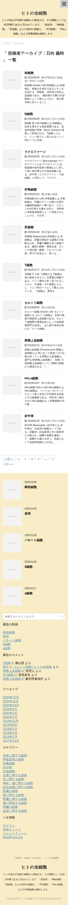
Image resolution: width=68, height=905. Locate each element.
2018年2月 (10, 732)
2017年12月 (11, 740)
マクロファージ (35, 151)
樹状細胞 (31, 487)
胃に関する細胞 (13, 795)
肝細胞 (29, 227)
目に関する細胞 (13, 779)
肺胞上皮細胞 (34, 340)
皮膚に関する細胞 (15, 775)
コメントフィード (15, 833)
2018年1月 (10, 736)
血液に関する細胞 (15, 810)
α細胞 (28, 593)
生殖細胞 (50, 307)
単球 (28, 513)
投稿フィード (12, 829)
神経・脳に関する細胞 (18, 783)
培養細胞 (50, 383)
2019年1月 (10, 729)
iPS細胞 (8, 674)
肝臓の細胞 (51, 194)
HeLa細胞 (31, 378)
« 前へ (9, 458)
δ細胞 (28, 566)
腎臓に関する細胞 (15, 799)
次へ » (9, 463)
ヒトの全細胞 (34, 13)
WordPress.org (13, 837)
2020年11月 (11, 701)
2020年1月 (10, 717)
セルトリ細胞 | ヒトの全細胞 (32, 667)
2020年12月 (11, 697)
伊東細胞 (31, 189)
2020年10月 (11, 705)
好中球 (29, 416)
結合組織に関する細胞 (18, 787)
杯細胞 (29, 72)
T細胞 (28, 265)
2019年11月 (11, 721)
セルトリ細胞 (34, 302)
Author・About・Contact (27, 858)
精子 (6, 667)
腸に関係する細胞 (34, 81)
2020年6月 (10, 709)
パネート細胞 (34, 540)
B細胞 (29, 114)
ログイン (9, 825)
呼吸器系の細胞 (53, 77)
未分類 (7, 767)
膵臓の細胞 (10, 807)
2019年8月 (10, 725)
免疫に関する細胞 (55, 118)
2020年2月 (10, 713)
